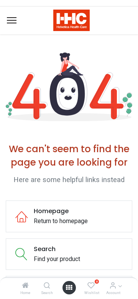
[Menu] (11, 20)
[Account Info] (113, 285)
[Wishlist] (91, 285)
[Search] (47, 285)
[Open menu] (69, 287)
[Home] (25, 285)
